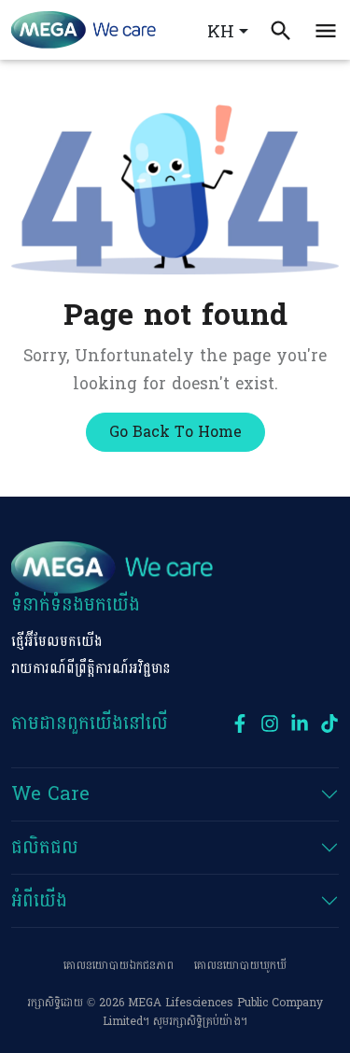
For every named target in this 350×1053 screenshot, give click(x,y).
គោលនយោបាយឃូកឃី (240, 965)
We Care (50, 794)
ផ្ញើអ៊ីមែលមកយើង (57, 641)
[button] (326, 29)
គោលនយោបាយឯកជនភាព (118, 965)
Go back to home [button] (175, 431)
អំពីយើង (39, 901)
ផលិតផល (44, 847)
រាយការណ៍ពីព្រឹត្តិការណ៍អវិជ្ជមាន (91, 668)
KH (220, 32)
